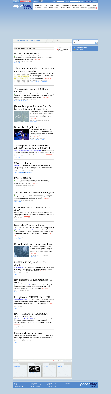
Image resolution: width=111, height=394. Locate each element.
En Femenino (38, 7)
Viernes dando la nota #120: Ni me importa (31, 90)
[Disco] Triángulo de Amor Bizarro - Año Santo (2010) (32, 315)
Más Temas (92, 7)
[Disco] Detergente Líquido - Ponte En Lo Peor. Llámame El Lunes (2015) (33, 107)
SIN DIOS (46, 367)
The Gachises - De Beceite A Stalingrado (34, 192)
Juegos (49, 40)
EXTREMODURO (33, 373)
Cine (46, 5)
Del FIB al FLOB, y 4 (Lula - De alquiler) (30, 263)
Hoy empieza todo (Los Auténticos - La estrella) (33, 281)
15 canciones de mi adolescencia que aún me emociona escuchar (34, 69)
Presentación (34, 383)
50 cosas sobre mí (22, 162)
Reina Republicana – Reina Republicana (33, 244)
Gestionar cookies (51, 386)
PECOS (60, 367)
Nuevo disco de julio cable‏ (27, 127)
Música (51, 5)
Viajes (68, 7)
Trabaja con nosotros (19, 386)
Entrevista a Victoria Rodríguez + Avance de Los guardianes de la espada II (34, 226)
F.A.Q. (48, 384)
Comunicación (65, 5)
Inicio (16, 1)
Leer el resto (37, 59)
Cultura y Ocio (38, 5)
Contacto (16, 384)
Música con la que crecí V (26, 53)
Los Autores (57, 40)
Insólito (88, 5)
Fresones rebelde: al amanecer (28, 332)
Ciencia (63, 7)
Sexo (45, 7)
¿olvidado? (95, 1)
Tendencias (76, 7)
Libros (57, 5)
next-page (69, 361)
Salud (57, 7)
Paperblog (22, 6)
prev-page (65, 361)
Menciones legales (35, 386)
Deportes (82, 5)
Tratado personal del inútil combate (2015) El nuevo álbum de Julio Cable (32, 147)
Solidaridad (84, 7)
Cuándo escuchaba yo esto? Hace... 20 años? (32, 209)
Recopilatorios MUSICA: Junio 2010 (32, 297)
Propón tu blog (79, 49)
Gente (94, 5)
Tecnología (74, 5)
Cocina (51, 7)
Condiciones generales (36, 384)
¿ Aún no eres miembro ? (82, 47)
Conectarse (88, 1)
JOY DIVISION (17, 367)
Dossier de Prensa (51, 383)
